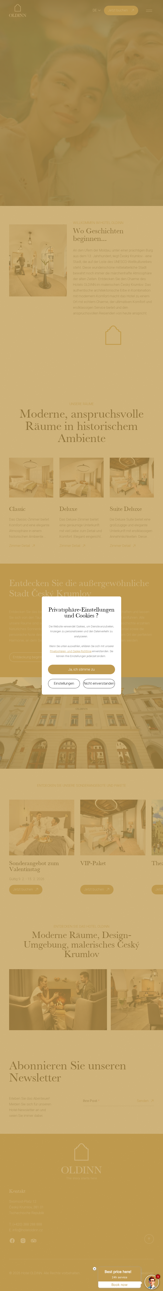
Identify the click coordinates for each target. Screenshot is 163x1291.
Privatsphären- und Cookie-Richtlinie (70, 651)
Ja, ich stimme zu (81, 669)
